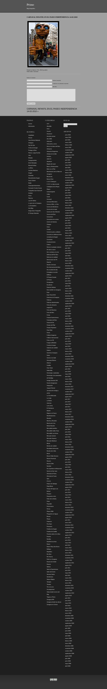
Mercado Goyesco (51, 438)
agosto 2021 (68, 275)
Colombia (30, 175)
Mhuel (48, 443)
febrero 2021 (68, 291)
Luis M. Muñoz (32, 200)
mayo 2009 (68, 633)
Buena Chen (50, 179)
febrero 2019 (68, 351)
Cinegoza (30, 142)
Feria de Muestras (51, 310)
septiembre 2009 (69, 623)
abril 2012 (67, 545)
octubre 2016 (68, 421)
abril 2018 (67, 376)
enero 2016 (68, 444)
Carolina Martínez (33, 170)
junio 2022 (68, 250)
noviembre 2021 (69, 268)
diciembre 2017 (69, 386)
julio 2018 (67, 369)
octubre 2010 (68, 590)
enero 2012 (68, 552)
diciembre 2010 (69, 585)
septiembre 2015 (69, 454)
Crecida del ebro (51, 242)
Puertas (49, 536)
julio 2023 (67, 220)
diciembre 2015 (69, 447)
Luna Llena (50, 405)
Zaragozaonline (32, 160)
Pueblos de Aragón (52, 529)
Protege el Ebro (32, 150)
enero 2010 (68, 613)
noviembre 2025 (69, 150)
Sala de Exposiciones (52, 569)
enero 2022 (68, 263)
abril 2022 (67, 255)
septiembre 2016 (69, 424)
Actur (48, 128)
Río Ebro (49, 554)
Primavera (49, 526)
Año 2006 (49, 138)
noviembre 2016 (69, 419)
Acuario (49, 131)
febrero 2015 (68, 472)
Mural (48, 453)
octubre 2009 (68, 620)
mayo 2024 (68, 195)
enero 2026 (68, 147)
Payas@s (49, 503)
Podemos (49, 521)
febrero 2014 (68, 502)
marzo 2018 (68, 379)
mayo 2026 (68, 137)
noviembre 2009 (69, 618)
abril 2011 (67, 575)
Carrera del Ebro (51, 214)
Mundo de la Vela (51, 451)
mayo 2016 (68, 434)
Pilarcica (30, 198)
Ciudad (48, 229)
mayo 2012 (68, 542)
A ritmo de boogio (33, 147)
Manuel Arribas (32, 165)
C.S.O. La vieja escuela (53, 184)
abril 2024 (67, 197)
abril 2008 (67, 666)
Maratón (49, 418)
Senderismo (50, 576)
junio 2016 (68, 432)
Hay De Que (31, 145)
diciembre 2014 (69, 477)
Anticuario (49, 141)
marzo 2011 (68, 578)
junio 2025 (68, 162)
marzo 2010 (68, 608)
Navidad (49, 466)
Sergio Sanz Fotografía (34, 210)
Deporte (49, 262)
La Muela (49, 400)
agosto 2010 (68, 595)
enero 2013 (68, 522)
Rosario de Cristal (51, 561)
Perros (48, 509)
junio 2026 (68, 135)
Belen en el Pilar (51, 169)
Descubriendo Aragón (34, 178)
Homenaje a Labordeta (53, 373)
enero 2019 (68, 354)
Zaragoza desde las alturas (54, 602)
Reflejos (49, 549)
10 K (48, 123)
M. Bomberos (50, 408)
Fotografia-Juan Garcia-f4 (35, 190)
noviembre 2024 (69, 180)
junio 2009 (68, 630)
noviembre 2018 (69, 359)
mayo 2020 (68, 313)
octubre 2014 (68, 482)
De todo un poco (51, 249)
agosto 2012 (68, 535)
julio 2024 (67, 190)
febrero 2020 (68, 321)
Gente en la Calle (51, 357)
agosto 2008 (68, 656)
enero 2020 (68, 323)
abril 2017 (67, 406)
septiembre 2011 (69, 562)
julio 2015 (67, 459)
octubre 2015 (68, 452)
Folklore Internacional (52, 337)
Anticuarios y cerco (52, 143)
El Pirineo (49, 279)
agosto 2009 (68, 625)
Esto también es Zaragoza (54, 290)
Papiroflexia (50, 486)
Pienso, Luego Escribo (34, 152)
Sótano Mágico (51, 579)
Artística (49, 156)
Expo (48, 292)
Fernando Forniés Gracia (35, 188)
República (49, 551)
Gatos (48, 355)
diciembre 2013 (69, 507)
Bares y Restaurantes (52, 166)
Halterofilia (49, 370)
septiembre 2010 (69, 593)
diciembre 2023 (69, 208)
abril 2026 (67, 140)
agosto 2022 (68, 245)
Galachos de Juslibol (52, 347)
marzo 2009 (68, 638)
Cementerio (50, 216)
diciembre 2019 (69, 326)
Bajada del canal (51, 164)
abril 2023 (67, 228)
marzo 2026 (68, 142)
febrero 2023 (68, 233)
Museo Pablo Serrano (52, 456)
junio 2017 (68, 401)
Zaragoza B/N (50, 599)
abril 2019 (67, 346)
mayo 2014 (68, 494)
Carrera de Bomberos (52, 206)
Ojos (48, 478)
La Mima (30, 168)
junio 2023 (68, 223)
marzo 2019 (68, 348)
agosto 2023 (68, 218)
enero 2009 (68, 643)
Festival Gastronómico (53, 317)
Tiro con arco (50, 587)
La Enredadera (32, 205)
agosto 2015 (68, 457)
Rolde (29, 183)
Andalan (30, 193)
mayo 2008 (68, 663)
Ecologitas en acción (52, 272)
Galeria (49, 350)
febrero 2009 (68, 641)
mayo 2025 (68, 165)
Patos (48, 501)
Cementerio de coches (53, 219)
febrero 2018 (68, 381)
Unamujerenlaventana (34, 185)
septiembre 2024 (69, 185)
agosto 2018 (68, 366)
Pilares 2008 (50, 511)
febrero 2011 (68, 580)
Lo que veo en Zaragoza (34, 203)
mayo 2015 (68, 464)
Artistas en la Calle (52, 154)
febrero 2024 (68, 202)
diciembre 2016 (69, 416)
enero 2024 (68, 205)
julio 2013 (67, 520)
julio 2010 (67, 598)
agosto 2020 (68, 306)
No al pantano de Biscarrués (54, 468)
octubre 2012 (68, 530)
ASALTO (49, 159)
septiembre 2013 (69, 515)
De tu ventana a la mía (53, 252)
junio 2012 (68, 540)
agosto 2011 (68, 565)
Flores (48, 332)
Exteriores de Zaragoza (53, 297)
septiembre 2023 (69, 215)
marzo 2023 (68, 230)
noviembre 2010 (69, 588)
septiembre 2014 (69, 484)
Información (31, 126)
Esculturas (49, 284)
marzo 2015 (68, 469)
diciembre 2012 (69, 525)
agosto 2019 (68, 336)
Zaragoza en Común (52, 604)
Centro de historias (52, 222)
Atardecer (49, 161)
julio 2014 (67, 489)
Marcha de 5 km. (51, 423)
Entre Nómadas (32, 163)
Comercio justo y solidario (53, 232)
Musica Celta (50, 463)
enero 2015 (68, 474)
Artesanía (49, 149)
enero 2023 (68, 235)
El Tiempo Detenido (33, 213)
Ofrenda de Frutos (52, 476)
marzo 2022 (68, 258)
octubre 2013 (68, 512)
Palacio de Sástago (52, 483)
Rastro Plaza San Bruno (53, 546)
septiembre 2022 (69, 243)
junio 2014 (68, 492)
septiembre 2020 (69, 303)
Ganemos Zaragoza (52, 352)
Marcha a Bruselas (52, 420)
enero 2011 (68, 583)
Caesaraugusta (51, 191)
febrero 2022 (68, 260)
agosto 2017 (68, 396)
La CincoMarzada (51, 395)
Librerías (49, 403)
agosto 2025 (68, 157)
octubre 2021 (68, 270)
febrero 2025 (68, 172)
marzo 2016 (68, 439)
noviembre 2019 (69, 328)
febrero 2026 (68, 145)
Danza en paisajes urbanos (54, 247)
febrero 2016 (68, 442)
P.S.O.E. (49, 481)
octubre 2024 (68, 182)
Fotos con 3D (50, 340)
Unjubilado (31, 135)
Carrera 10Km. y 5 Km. (53, 204)
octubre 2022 (68, 240)
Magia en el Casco (52, 413)
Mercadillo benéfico (52, 428)
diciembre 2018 (69, 356)
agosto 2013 (68, 517)
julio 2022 (67, 248)
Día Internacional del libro (53, 267)
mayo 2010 (68, 603)
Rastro (48, 544)
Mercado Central (51, 436)
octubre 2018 (68, 361)
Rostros (49, 564)
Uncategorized (50, 589)
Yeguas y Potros (51, 597)
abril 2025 (67, 167)
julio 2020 (67, 308)
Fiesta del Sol (50, 322)
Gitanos (49, 363)
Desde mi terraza (51, 264)
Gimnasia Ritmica (51, 360)
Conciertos (49, 239)
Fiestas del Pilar (51, 325)
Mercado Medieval (52, 441)
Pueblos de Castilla (52, 531)
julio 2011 (67, 568)
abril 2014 (67, 497)
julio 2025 (67, 160)
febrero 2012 (68, 550)
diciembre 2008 (69, 646)
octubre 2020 (68, 301)
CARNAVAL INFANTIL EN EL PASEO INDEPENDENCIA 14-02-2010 (52, 17)
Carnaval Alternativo (52, 201)
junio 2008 (68, 661)
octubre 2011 (68, 560)
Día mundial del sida (52, 269)
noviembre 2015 (69, 449)
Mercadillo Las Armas (52, 433)
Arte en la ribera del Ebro (53, 146)
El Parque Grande (51, 277)
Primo (30, 4)
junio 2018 (68, 371)
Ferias (48, 315)
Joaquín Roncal (51, 388)
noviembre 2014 (69, 479)
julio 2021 (67, 278)
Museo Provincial (51, 458)
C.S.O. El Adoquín (51, 181)
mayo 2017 (68, 404)
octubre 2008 (68, 651)
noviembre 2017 (69, 389)
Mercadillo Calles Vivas (53, 430)
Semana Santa (51, 574)
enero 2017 (68, 414)
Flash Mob (49, 330)
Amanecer (49, 133)
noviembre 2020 (69, 298)
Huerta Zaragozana (52, 383)
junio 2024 (68, 192)
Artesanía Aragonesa (52, 151)
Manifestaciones (51, 415)
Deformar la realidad (52, 257)
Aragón (30, 173)
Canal (48, 196)
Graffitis (49, 365)
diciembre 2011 (69, 555)
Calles (48, 194)
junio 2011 (68, 570)
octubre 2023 (68, 213)
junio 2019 (68, 341)
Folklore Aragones (51, 335)
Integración (50, 385)
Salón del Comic (51, 571)
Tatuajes (49, 582)
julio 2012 (67, 537)
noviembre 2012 (69, 527)
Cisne (48, 227)
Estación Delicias (51, 287)
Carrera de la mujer (52, 209)
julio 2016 (67, 429)
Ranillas (49, 539)
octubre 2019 (68, 331)
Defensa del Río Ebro (52, 254)
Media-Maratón (51, 425)
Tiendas (49, 584)
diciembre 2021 (69, 265)
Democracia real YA (52, 259)
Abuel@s (49, 126)
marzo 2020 (68, 318)
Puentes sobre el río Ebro (53, 534)
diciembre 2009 (69, 615)
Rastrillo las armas (52, 541)
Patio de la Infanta (51, 498)
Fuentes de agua (51, 345)
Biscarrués (49, 176)
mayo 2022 (68, 253)
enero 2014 (68, 505)
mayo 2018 (68, 374)
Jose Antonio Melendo (34, 140)
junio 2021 (68, 281)
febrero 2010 (68, 610)
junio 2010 (68, 600)
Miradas (30, 158)
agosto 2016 (68, 427)
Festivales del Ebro (52, 320)
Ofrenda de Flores (51, 473)
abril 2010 (67, 605)
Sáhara (49, 566)
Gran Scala (50, 368)
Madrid (48, 410)
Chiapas (49, 224)
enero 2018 (68, 384)
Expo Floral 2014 (51, 295)
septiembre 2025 (69, 155)
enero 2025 (68, 175)
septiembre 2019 (69, 333)
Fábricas (49, 300)
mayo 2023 (68, 225)
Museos (49, 461)
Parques (49, 493)
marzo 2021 (68, 288)
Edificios (49, 274)
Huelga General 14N (52, 380)
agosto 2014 (68, 487)
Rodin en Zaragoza (52, 559)
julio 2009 (67, 628)
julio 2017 (67, 399)
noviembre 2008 (69, 648)
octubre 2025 (68, 152)
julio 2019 (67, 338)
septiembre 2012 (69, 532)
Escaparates (50, 282)
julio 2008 (67, 658)
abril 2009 (67, 635)
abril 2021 (67, 286)
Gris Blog (30, 208)
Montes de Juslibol (52, 446)
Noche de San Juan (52, 471)
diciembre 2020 (69, 296)
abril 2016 (67, 437)
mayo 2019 (68, 343)
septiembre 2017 (69, 394)
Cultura (49, 244)
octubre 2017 (68, 391)
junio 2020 (68, 311)
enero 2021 (68, 293)
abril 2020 (67, 316)
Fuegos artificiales (51, 342)
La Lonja (49, 398)
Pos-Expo (49, 524)
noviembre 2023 (69, 210)
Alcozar (30, 137)
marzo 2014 (68, 500)
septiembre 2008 (69, 653)
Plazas (48, 519)
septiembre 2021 (69, 273)
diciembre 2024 (69, 177)
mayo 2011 (68, 573)
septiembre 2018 (69, 364)
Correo (30, 123)
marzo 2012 (68, 547)
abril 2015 (67, 467)
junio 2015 (68, 462)
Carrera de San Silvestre (53, 211)
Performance (50, 506)
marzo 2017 (68, 409)
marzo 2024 (68, 200)
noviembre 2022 (69, 238)
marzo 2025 (68, 170)
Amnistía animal (51, 136)
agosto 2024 (68, 187)
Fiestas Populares (51, 327)
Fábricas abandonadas (53, 302)
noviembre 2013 (69, 510)
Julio (29, 155)
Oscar (30, 195)
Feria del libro (50, 312)
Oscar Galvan (32, 180)
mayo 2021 (68, 283)
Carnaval (35, 71)
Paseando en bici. (51, 496)
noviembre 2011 (69, 557)
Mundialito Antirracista (52, 448)
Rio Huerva (50, 556)
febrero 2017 (68, 411)
